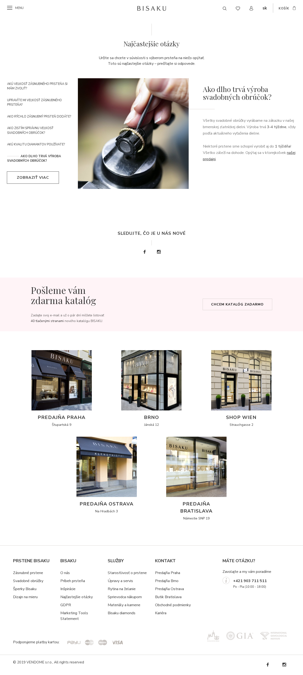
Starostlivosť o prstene (127, 572)
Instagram (158, 252)
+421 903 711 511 (250, 581)
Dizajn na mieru (25, 597)
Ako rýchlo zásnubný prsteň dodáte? (39, 116)
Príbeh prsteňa (72, 581)
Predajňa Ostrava (169, 589)
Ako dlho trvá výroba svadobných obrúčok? (34, 158)
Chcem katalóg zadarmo (237, 304)
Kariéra (160, 613)
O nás (65, 572)
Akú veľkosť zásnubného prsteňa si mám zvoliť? (37, 86)
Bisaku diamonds (121, 613)
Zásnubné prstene (28, 572)
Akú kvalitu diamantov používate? (36, 144)
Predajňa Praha (167, 572)
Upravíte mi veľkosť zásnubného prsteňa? (34, 102)
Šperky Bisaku (24, 589)
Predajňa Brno (166, 581)
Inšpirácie (68, 589)
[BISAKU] (151, 8)
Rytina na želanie (122, 589)
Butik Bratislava (168, 597)
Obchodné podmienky (173, 605)
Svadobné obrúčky (28, 581)
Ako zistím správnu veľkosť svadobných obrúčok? (30, 130)
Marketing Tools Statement (74, 615)
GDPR (65, 605)
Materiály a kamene (124, 605)
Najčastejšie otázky (76, 597)
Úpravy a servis (120, 581)
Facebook (144, 252)
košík (284, 8)
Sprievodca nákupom (125, 597)
